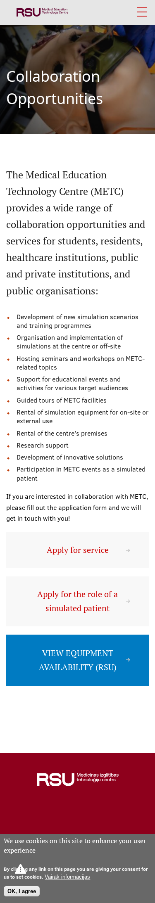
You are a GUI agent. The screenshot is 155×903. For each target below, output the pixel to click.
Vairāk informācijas (67, 877)
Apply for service (78, 550)
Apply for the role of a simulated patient (77, 601)
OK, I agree (21, 891)
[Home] (42, 12)
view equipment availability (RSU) (78, 660)
